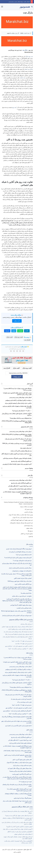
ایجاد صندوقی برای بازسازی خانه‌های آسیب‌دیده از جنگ (18, 634)
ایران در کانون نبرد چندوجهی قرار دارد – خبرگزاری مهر (18, 646)
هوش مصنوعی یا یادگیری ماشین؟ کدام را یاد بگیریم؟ (19, 826)
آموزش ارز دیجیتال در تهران (26, 506)
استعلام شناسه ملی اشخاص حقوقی (23, 834)
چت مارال (22, 77)
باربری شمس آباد (29, 509)
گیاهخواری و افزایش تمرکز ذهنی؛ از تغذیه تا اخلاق (20, 831)
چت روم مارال (29, 56)
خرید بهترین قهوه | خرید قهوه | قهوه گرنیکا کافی (22, 520)
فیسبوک (7, 330)
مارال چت (6, 368)
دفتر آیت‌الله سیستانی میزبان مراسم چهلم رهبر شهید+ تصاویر (17, 626)
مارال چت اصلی (28, 69)
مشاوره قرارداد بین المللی (27, 533)
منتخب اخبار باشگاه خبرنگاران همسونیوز (22, 806)
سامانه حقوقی (29, 528)
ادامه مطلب (17, 321)
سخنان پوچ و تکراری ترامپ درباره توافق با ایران (20, 629)
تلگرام (26, 330)
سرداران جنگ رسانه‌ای (26, 624)
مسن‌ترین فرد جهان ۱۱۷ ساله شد (23, 643)
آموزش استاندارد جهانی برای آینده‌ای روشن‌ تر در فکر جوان (17, 829)
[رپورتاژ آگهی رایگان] (17, 359)
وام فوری (31, 536)
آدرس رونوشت (17, 376)
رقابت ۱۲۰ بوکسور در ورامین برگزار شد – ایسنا (20, 648)
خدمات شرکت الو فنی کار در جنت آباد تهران (23, 517)
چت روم (14, 107)
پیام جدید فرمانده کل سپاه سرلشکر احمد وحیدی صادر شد (18, 631)
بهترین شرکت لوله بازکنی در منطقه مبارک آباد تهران (21, 514)
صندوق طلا (30, 531)
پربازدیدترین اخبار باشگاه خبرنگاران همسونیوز (21, 619)
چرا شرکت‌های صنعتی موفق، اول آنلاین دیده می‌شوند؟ (18, 815)
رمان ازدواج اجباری (28, 525)
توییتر (13, 330)
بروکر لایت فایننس (28, 512)
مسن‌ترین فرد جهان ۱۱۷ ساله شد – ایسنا (22, 641)
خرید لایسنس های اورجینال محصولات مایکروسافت (21, 522)
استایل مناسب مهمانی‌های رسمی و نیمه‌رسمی (19, 1)
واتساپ (20, 330)
